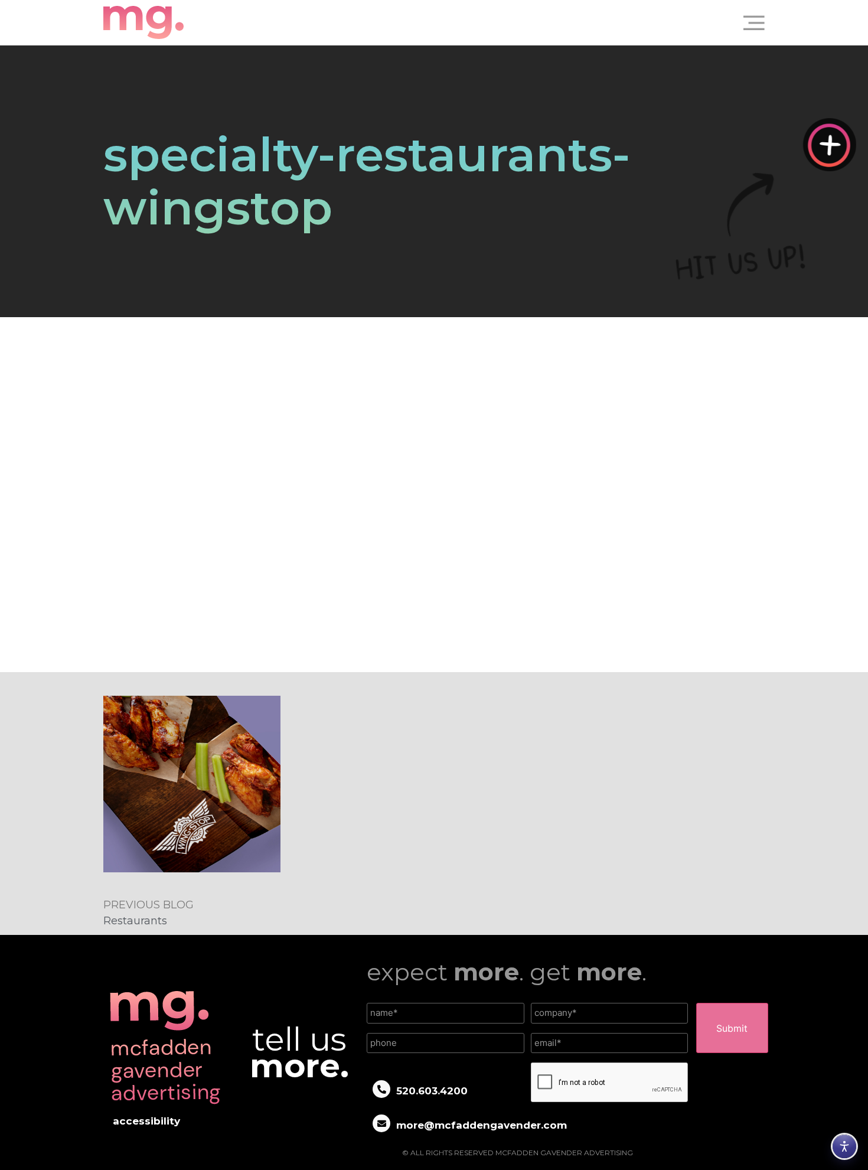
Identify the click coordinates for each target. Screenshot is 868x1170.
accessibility (146, 1121)
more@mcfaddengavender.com (481, 1125)
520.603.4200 (432, 1091)
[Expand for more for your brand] (829, 144)
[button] (749, 22)
